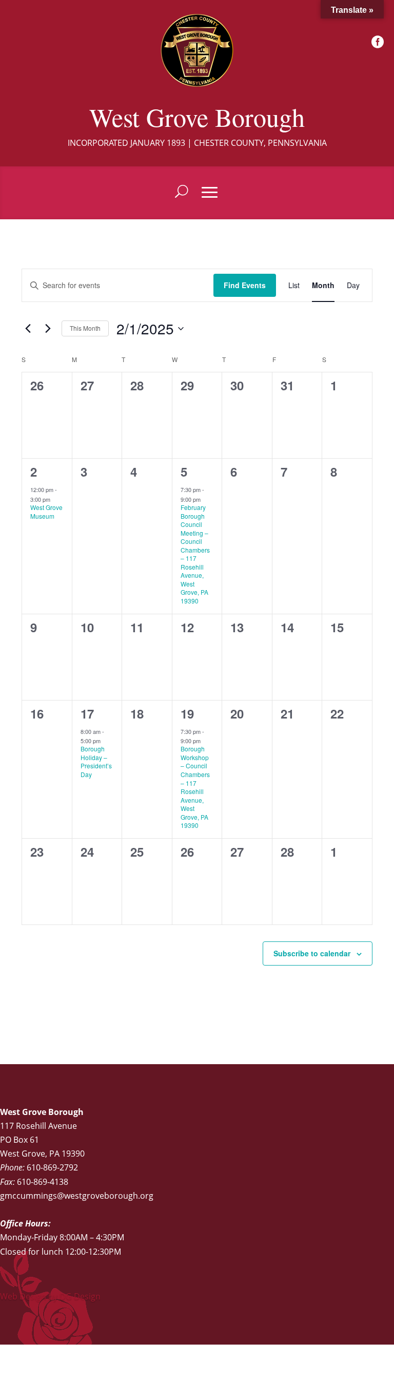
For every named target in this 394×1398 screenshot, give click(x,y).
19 (187, 713)
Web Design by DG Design (50, 1296)
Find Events (245, 285)
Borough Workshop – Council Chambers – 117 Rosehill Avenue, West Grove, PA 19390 (195, 786)
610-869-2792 (52, 1167)
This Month (85, 328)
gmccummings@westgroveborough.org (76, 1195)
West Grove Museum (46, 511)
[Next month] (48, 329)
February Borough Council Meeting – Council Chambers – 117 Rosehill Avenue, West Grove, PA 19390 (195, 554)
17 (87, 713)
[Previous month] (28, 329)
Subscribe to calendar (311, 953)
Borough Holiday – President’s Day (96, 761)
